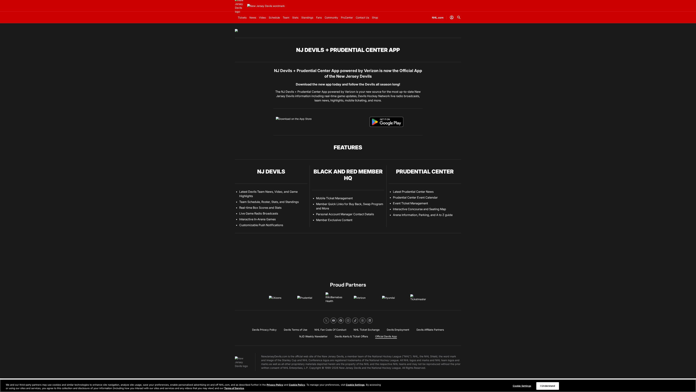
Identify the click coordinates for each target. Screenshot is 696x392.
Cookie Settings (355, 384)
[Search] (459, 17)
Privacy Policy (275, 384)
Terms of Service (234, 388)
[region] (348, 385)
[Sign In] (452, 17)
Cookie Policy (297, 384)
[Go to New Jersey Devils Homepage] (266, 6)
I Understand (547, 385)
